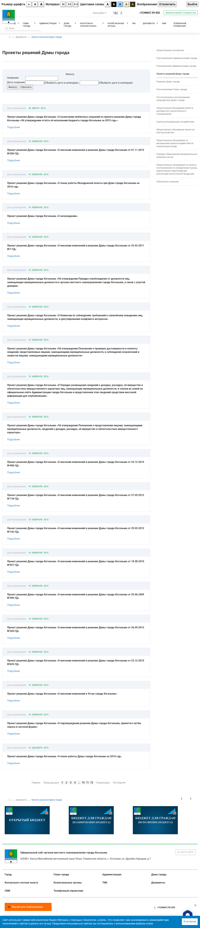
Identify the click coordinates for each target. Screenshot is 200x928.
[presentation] (181, 798)
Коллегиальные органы (116, 24)
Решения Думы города (168, 81)
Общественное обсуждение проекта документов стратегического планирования (174, 111)
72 (91, 782)
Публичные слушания (167, 181)
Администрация (48, 23)
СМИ (164, 23)
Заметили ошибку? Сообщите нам (180, 13)
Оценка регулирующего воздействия (175, 121)
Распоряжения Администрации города (176, 66)
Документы (149, 23)
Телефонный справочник (179, 24)
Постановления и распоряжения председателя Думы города (173, 98)
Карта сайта (187, 852)
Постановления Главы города (171, 89)
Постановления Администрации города (176, 58)
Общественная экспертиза (170, 50)
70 (83, 782)
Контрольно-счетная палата (88, 24)
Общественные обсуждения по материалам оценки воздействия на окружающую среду (174, 143)
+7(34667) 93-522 (150, 12)
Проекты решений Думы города (172, 74)
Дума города (67, 24)
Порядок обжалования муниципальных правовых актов (176, 155)
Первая (36, 782)
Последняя (119, 782)
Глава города (26, 24)
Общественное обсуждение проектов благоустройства (175, 131)
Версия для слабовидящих (27, 906)
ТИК (134, 23)
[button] (188, 915)
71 (87, 782)
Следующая (103, 782)
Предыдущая (51, 782)
